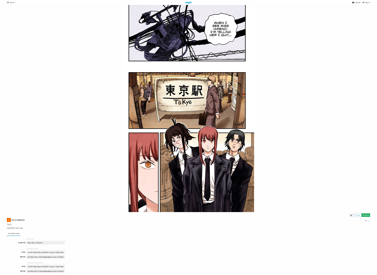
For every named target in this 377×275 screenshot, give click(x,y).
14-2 (9, 224)
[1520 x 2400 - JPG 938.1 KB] (351, 215)
